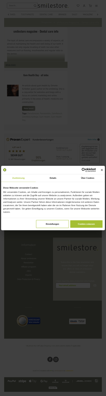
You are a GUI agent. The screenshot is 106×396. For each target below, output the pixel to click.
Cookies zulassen (86, 224)
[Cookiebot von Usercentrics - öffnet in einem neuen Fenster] (84, 170)
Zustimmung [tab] (18, 178)
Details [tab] (53, 178)
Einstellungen (52, 224)
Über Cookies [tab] (87, 178)
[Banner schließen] (102, 170)
